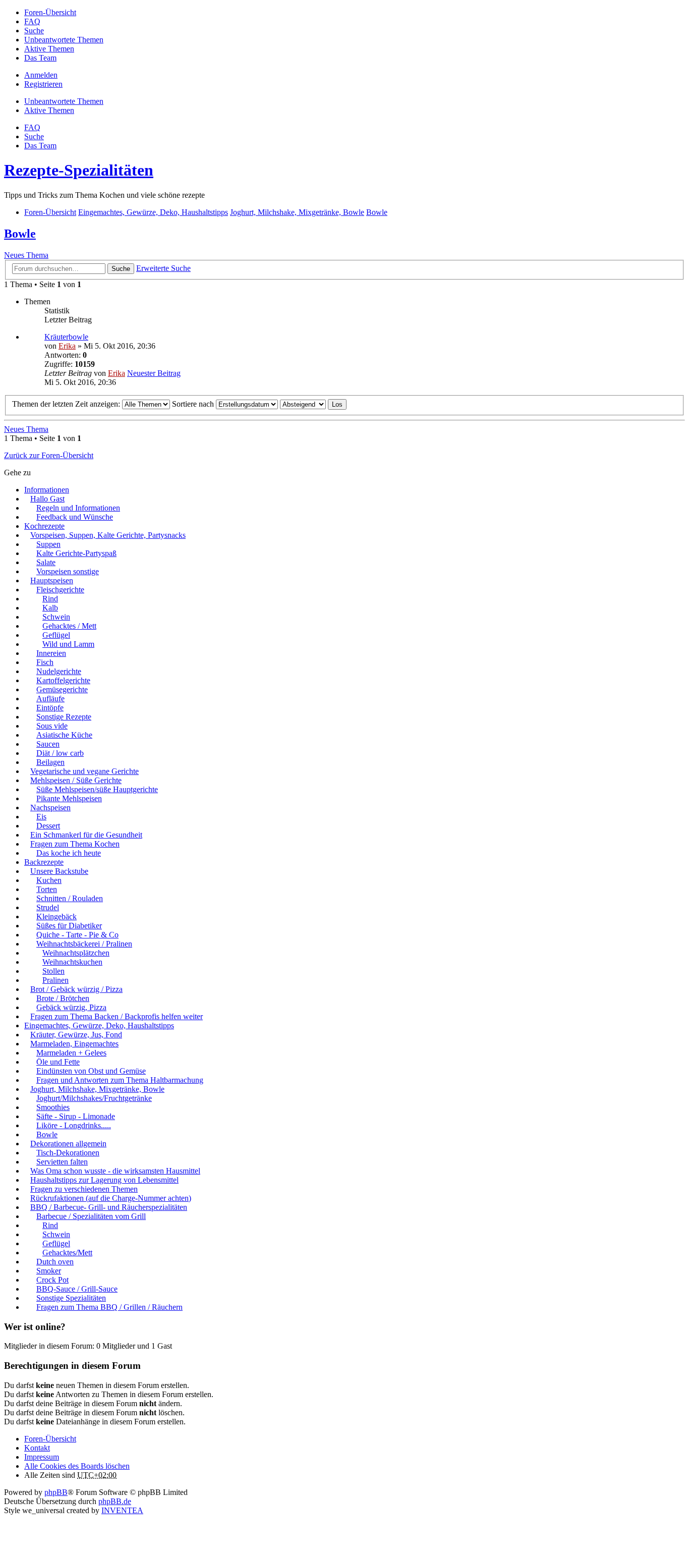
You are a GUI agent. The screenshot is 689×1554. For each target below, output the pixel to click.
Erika (67, 346)
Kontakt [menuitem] (37, 1448)
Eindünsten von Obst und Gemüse (91, 1071)
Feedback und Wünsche (74, 517)
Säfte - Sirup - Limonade (75, 1116)
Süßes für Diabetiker (69, 925)
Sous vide (52, 726)
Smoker (48, 1270)
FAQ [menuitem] (32, 21)
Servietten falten (62, 1161)
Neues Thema (26, 255)
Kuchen (49, 880)
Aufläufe (50, 698)
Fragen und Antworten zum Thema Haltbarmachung (119, 1080)
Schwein (56, 617)
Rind (50, 598)
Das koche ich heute (68, 853)
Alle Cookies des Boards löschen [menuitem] (77, 1466)
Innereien (51, 653)
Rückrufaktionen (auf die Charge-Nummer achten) (110, 1198)
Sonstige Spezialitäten (71, 1298)
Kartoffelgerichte (63, 680)
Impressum (41, 1457)
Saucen (48, 744)
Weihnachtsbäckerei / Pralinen (84, 943)
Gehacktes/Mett (67, 1252)
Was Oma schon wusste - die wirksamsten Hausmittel (115, 1171)
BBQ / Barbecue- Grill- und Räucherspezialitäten (108, 1207)
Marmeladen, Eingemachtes (74, 1043)
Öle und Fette (58, 1062)
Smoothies (53, 1107)
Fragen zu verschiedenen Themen (84, 1189)
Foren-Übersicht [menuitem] (50, 12)
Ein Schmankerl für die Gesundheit (86, 834)
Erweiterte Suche (163, 268)
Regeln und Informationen (78, 508)
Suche (120, 268)
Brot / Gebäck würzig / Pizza (76, 989)
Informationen (46, 489)
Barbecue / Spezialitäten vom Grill (91, 1216)
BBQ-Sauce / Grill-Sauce (77, 1289)
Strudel (47, 907)
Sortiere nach (194, 404)
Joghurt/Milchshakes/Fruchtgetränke (94, 1098)
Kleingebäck (56, 916)
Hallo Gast (47, 498)
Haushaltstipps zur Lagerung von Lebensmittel (104, 1180)
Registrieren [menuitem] (43, 84)
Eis (41, 816)
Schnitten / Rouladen (69, 898)
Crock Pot (52, 1279)
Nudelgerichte (58, 671)
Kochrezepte (44, 526)
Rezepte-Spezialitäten (78, 170)
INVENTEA (122, 1510)
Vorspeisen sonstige (67, 571)
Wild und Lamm (68, 644)
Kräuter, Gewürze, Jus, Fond (76, 1034)
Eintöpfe (50, 707)
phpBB (56, 1492)
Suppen (48, 544)
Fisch (44, 662)
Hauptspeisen (51, 580)
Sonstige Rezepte (63, 716)
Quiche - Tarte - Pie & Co (77, 934)
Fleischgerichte (60, 589)
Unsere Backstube (59, 871)
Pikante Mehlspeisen (69, 798)
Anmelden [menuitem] (41, 75)
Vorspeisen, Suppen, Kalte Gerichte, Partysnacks (108, 535)
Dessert (48, 825)
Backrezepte (44, 862)
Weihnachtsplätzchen (75, 953)
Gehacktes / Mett (69, 626)
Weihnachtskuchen (72, 962)
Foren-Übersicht (50, 1438)
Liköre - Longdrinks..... (73, 1125)
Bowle (20, 233)
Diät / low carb (60, 753)
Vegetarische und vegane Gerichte (84, 771)
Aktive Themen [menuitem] (49, 48)
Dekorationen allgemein (68, 1143)
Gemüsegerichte (62, 689)
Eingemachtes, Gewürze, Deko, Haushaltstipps (99, 1025)
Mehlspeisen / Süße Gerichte (76, 780)
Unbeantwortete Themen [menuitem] (63, 39)
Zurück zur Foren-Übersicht (48, 455)
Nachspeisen (50, 807)
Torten (46, 889)
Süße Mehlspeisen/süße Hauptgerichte (97, 789)
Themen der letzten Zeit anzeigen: (67, 404)
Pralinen (55, 980)
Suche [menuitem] (34, 30)
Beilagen (50, 762)
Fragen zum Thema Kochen (75, 844)
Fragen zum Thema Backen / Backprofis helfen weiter (116, 1016)
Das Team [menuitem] (40, 57)
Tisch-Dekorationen (67, 1152)
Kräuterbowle (66, 336)
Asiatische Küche (64, 735)
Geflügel (56, 635)
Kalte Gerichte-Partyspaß (76, 553)
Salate (45, 562)
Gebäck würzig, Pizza (71, 1007)
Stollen (53, 971)
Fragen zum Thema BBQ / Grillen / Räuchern (109, 1307)
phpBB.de (114, 1501)
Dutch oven (55, 1261)
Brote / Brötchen (62, 998)
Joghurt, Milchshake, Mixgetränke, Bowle (97, 1089)
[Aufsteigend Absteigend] (303, 404)
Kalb (50, 607)
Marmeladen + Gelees (71, 1052)
